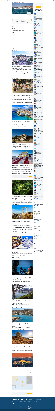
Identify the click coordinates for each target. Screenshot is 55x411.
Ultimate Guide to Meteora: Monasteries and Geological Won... (39, 133)
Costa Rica (21, 407)
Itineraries (10, 0)
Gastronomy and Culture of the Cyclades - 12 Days (39, 62)
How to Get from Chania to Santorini (39, 186)
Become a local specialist (30, 407)
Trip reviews (23, 0)
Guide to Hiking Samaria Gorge (39, 152)
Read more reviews (22, 24)
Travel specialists (19, 0)
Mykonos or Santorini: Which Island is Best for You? (39, 116)
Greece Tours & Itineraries (36, 81)
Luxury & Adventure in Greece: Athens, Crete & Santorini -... (39, 69)
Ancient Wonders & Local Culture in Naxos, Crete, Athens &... (39, 165)
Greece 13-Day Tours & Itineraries (37, 25)
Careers (28, 404)
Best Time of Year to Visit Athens (39, 48)
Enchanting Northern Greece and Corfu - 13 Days (39, 18)
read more (37, 205)
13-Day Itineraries (15, 2)
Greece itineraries (28, 372)
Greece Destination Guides (36, 137)
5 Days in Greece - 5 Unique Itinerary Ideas (39, 86)
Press (28, 406)
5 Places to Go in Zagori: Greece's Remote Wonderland (39, 114)
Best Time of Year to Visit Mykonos (39, 102)
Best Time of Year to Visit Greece (39, 100)
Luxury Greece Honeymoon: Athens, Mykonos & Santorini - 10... (39, 160)
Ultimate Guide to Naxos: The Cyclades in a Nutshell (38, 128)
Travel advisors (29, 408)
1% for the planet (37, 405)
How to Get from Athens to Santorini (39, 177)
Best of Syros (35, 67)
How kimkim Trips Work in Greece (39, 139)
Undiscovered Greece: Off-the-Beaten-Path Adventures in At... (39, 163)
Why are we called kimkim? (38, 404)
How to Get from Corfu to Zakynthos (39, 184)
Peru (20, 405)
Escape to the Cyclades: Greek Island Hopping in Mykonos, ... (39, 167)
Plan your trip (51, 0)
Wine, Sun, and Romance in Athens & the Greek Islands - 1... (39, 20)
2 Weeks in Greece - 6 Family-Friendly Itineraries (38, 34)
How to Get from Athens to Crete (39, 191)
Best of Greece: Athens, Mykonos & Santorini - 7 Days (39, 76)
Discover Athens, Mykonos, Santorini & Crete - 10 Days (39, 72)
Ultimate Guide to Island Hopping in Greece (39, 130)
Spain (20, 406)
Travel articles (37, 403)
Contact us (29, 403)
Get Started (30, 176)
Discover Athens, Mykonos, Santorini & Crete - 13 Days (39, 13)
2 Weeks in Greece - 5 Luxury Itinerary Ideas (38, 170)
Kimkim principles (29, 405)
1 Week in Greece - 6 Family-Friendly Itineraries (39, 32)
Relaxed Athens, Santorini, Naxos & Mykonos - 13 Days (39, 23)
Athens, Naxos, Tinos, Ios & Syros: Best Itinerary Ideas (39, 65)
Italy (20, 403)
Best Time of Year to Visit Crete (39, 107)
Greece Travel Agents (38, 144)
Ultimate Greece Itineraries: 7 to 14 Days (39, 142)
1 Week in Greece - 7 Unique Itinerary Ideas (39, 89)
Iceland (20, 404)
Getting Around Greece (36, 198)
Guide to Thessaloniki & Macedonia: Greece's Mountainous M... (39, 125)
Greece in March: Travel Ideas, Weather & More (39, 155)
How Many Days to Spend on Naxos (39, 27)
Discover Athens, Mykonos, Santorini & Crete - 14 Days (39, 74)
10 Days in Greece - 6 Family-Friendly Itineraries (38, 30)
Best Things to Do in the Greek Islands (39, 55)
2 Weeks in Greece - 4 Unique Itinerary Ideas (38, 93)
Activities (15, 0)
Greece (12, 2)
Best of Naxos (35, 39)
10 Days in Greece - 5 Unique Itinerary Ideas (38, 91)
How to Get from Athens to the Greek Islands (39, 193)
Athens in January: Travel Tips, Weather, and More (39, 51)
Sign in (54, 0)
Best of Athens (35, 53)
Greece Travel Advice (36, 123)
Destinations (7, 0)
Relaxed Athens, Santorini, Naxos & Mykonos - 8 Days (39, 79)
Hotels (13, 0)
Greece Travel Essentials (36, 109)
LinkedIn (13, 404)
